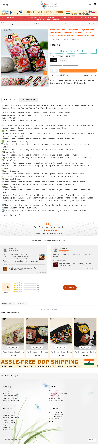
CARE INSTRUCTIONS (28, 99)
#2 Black (62, 60)
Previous (3, 52)
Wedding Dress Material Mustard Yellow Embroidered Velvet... (23, 269)
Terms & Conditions (10, 422)
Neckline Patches (55, 398)
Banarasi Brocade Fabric (11, 400)
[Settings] (90, 4)
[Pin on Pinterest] (91, 75)
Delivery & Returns (56, 65)
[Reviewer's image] (42, 258)
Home (2, 22)
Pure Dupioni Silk (9, 391)
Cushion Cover (54, 395)
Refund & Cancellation (11, 417)
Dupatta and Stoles (56, 400)
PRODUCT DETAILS (10, 99)
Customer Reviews (9, 415)
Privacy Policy (8, 420)
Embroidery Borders (56, 391)
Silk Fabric (7, 393)
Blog (4, 425)
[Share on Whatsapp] (95, 75)
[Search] (7, 4)
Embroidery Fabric (9, 395)
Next (46, 52)
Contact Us (7, 427)
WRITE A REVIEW (69, 287)
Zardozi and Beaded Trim (58, 393)
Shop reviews (22, 303)
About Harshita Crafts (11, 413)
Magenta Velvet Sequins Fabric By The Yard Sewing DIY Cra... (75, 264)
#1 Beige (53, 60)
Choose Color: (62, 56)
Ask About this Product (70, 65)
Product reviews (8, 303)
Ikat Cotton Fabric (10, 398)
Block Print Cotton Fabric (12, 403)
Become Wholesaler (9, 429)
